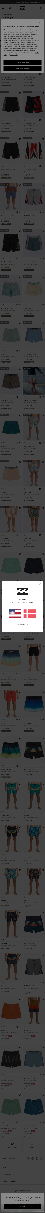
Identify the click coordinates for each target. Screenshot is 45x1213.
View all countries (22, 624)
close (40, 584)
